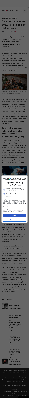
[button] (14, 197)
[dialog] (14, 199)
